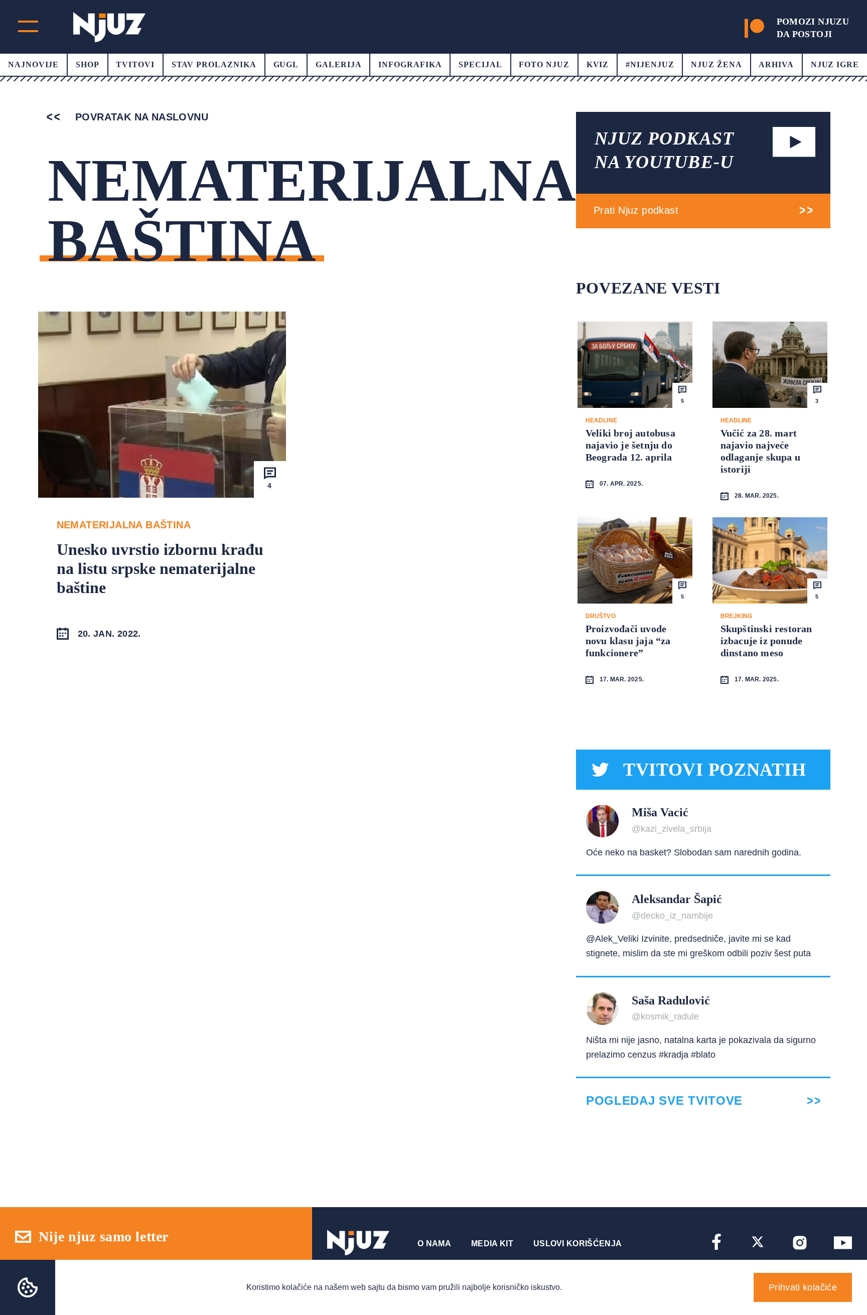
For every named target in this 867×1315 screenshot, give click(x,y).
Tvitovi (135, 64)
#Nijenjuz (650, 64)
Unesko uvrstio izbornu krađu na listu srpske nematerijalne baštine (160, 568)
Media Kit (492, 1243)
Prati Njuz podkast (636, 210)
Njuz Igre (835, 64)
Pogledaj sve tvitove (664, 1101)
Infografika (410, 64)
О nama (434, 1243)
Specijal (480, 64)
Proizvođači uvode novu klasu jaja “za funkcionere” (628, 640)
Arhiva (776, 64)
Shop (87, 64)
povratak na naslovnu (140, 116)
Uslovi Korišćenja (577, 1243)
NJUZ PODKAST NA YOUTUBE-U (664, 150)
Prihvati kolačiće (803, 1287)
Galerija (339, 64)
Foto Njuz (544, 64)
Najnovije (33, 64)
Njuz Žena (716, 64)
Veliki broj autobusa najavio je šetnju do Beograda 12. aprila (630, 445)
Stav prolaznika (214, 64)
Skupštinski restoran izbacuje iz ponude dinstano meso (766, 640)
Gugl (286, 64)
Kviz (598, 64)
